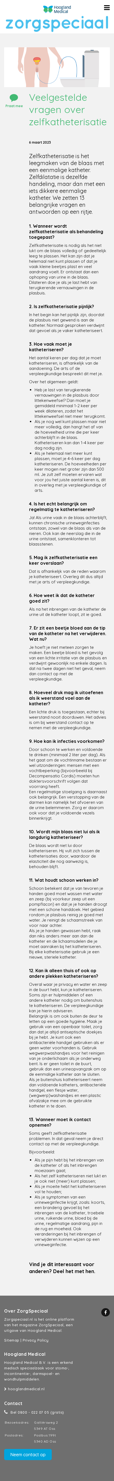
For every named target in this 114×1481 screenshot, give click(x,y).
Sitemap (11, 1340)
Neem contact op (28, 1454)
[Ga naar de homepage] (57, 9)
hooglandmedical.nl (26, 1389)
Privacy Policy (35, 1340)
